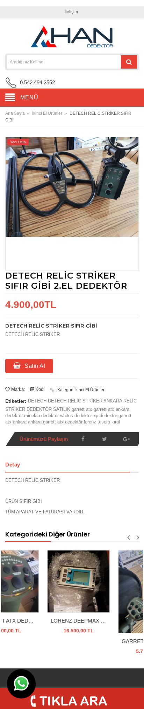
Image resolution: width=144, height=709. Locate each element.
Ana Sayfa (15, 113)
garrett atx (105, 409)
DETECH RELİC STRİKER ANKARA (85, 400)
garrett (79, 409)
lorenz (91, 421)
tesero (104, 421)
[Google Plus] (126, 439)
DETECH (38, 400)
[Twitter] (104, 439)
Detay (12, 465)
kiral (115, 421)
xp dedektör (105, 415)
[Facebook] (83, 439)
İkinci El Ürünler (47, 113)
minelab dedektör (42, 415)
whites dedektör (76, 415)
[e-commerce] (72, 36)
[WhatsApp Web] (21, 684)
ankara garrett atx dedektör (56, 421)
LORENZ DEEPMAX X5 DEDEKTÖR (45, 621)
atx (90, 409)
